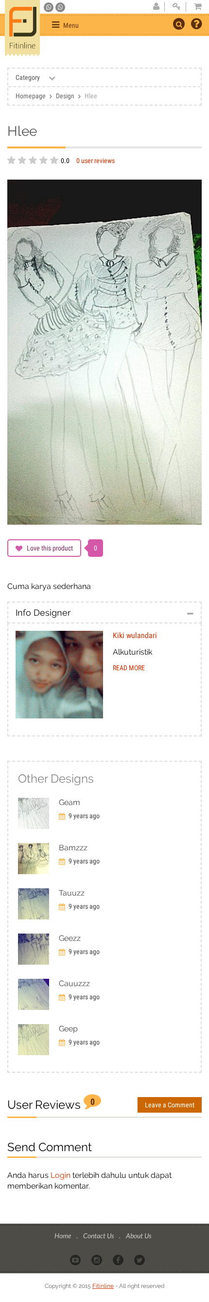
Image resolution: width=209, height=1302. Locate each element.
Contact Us (99, 1235)
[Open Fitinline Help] (196, 25)
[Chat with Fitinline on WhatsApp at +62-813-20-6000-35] (49, 7)
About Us (138, 1235)
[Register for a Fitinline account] (156, 7)
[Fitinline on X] (140, 1259)
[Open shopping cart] (195, 7)
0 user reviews (95, 161)
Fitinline (103, 1286)
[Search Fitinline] (179, 24)
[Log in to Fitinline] (176, 7)
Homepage (31, 96)
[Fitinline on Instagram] (97, 1259)
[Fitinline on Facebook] (119, 1259)
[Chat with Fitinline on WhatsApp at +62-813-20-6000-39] (60, 7)
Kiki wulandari (135, 635)
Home (63, 1235)
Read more (129, 668)
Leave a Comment (169, 1105)
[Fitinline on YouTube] (76, 1259)
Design (65, 96)
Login (60, 1175)
